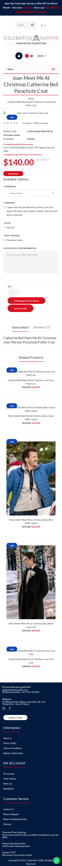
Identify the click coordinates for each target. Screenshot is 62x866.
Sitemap (7, 824)
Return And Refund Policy (15, 819)
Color (7, 223)
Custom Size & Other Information (19, 248)
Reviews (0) (42, 327)
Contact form (15, 718)
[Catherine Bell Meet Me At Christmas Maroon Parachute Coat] (31, 113)
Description (20, 327)
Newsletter (8, 788)
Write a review (41, 123)
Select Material (12, 236)
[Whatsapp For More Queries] (56, 860)
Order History (10, 778)
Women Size (10, 186)
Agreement (9, 203)
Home (31, 98)
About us (7, 738)
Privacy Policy (10, 743)
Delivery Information (13, 753)
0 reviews (26, 123)
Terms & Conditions (12, 748)
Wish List (7, 783)
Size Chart (13, 174)
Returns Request (11, 814)
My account (8, 773)
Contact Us (8, 809)
